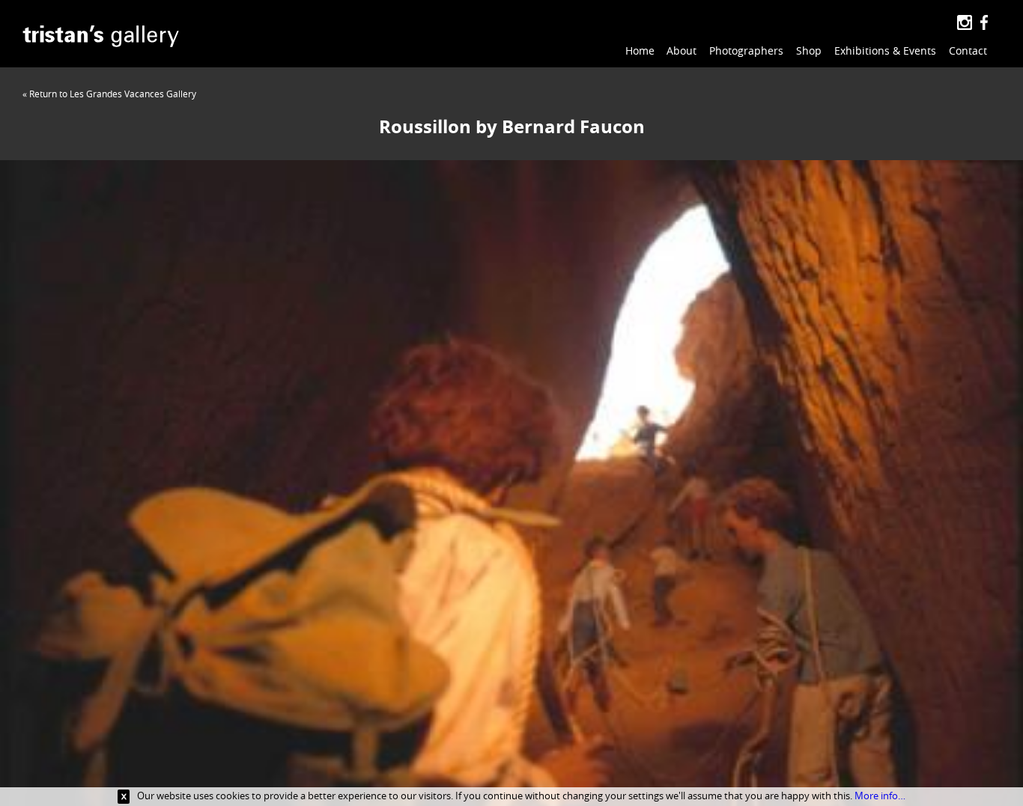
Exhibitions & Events (885, 50)
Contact (968, 50)
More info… (879, 795)
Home (640, 50)
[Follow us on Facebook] (983, 23)
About (681, 50)
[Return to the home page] (100, 38)
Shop (809, 50)
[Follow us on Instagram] (964, 23)
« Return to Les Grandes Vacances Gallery (109, 94)
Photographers (746, 50)
